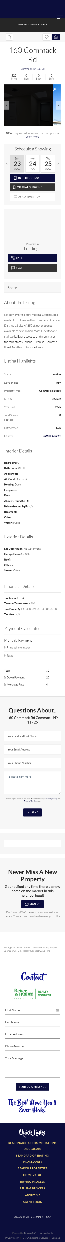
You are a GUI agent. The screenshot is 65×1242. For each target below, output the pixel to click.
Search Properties (32, 1168)
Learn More (32, 136)
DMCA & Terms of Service (35, 1238)
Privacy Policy (12, 1238)
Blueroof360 (30, 1233)
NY (35, 68)
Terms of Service (30, 801)
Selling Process (32, 1188)
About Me (32, 1195)
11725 (41, 68)
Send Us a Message (32, 1087)
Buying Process (32, 1181)
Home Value (32, 1174)
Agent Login (32, 1201)
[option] (17, 164)
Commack (26, 68)
